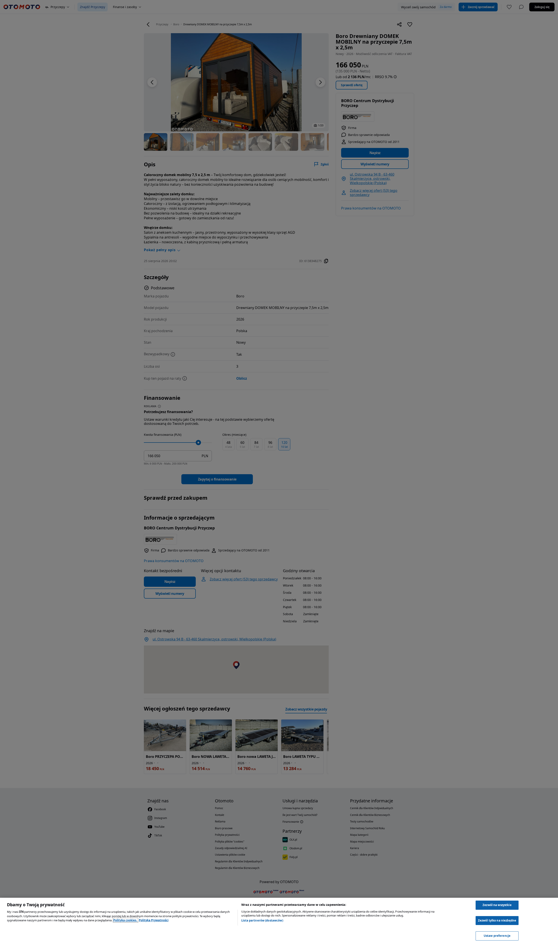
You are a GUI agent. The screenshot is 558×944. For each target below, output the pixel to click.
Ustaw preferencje (497, 936)
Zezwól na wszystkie (497, 905)
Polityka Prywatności (153, 920)
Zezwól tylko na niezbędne (497, 920)
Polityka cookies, (125, 920)
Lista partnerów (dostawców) (262, 920)
